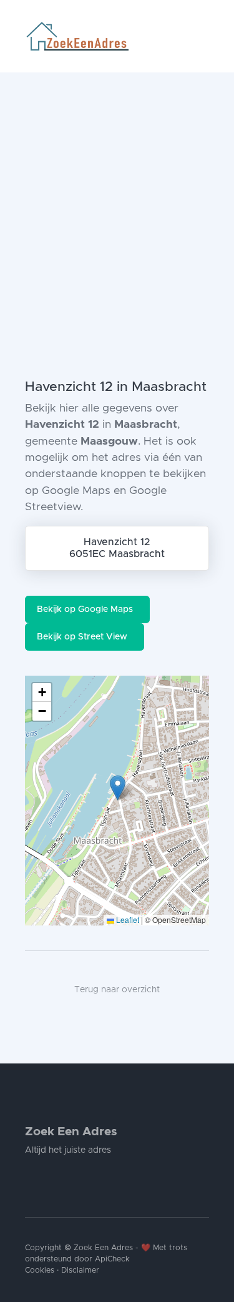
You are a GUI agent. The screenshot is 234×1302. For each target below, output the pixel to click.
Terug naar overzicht (117, 989)
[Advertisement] (117, 196)
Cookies (39, 1270)
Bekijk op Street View (82, 637)
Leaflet (126, 919)
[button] (117, 788)
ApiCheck (112, 1259)
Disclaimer (80, 1270)
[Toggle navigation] (204, 36)
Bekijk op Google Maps (85, 609)
